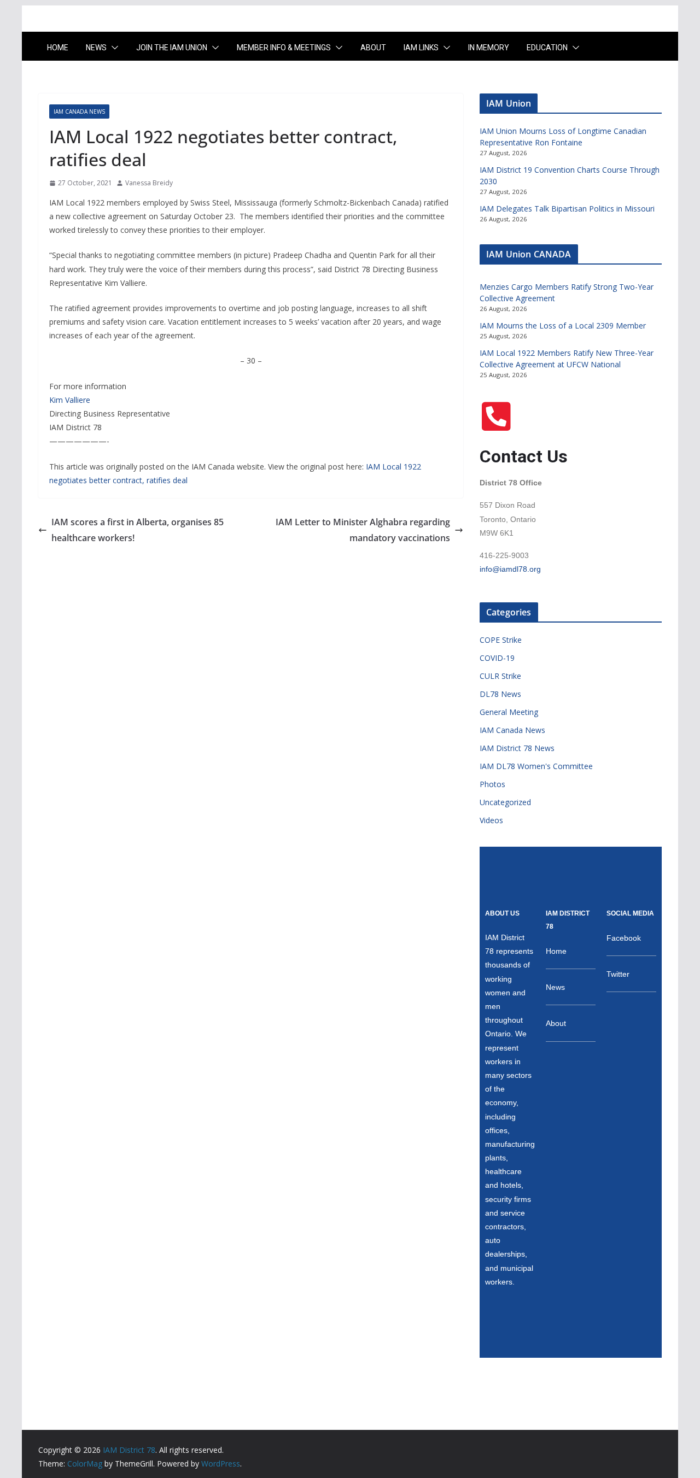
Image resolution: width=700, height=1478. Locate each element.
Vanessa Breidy (149, 182)
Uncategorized (505, 802)
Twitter (617, 974)
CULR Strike (500, 676)
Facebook (623, 938)
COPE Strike (501, 640)
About (373, 47)
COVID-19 (497, 658)
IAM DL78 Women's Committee (536, 766)
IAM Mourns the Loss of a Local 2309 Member (563, 325)
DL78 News (500, 694)
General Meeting (509, 712)
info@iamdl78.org (510, 569)
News (96, 47)
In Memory (488, 47)
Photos (492, 784)
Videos (491, 820)
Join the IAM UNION (171, 47)
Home (57, 47)
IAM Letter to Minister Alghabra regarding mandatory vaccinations (363, 530)
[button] (113, 47)
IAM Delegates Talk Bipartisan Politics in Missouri (567, 208)
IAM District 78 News (517, 748)
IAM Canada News (79, 111)
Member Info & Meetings (284, 47)
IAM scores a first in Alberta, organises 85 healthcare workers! (137, 530)
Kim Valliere (69, 400)
